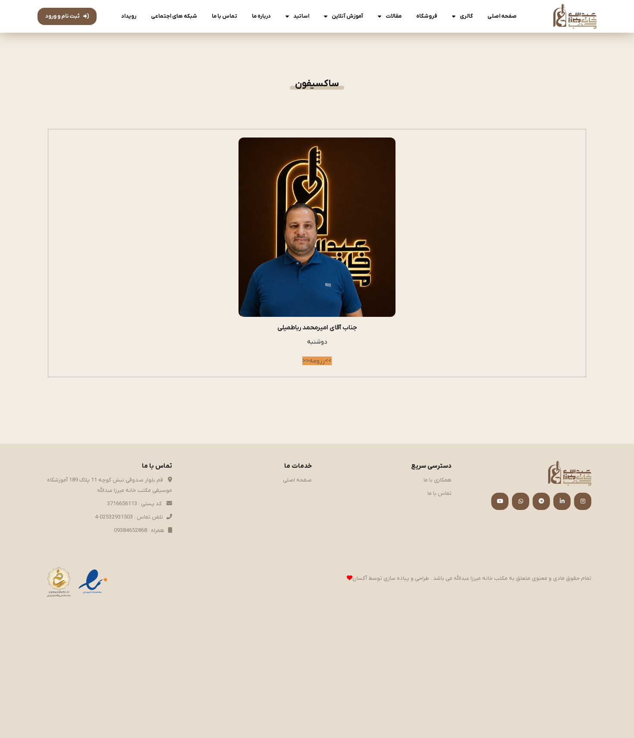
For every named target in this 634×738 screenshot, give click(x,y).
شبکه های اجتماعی (174, 16)
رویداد (128, 16)
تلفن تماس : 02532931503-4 (129, 517)
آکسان (359, 578)
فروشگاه (426, 16)
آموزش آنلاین (347, 16)
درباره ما (261, 16)
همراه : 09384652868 (139, 530)
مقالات (394, 16)
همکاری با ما (438, 480)
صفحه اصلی (502, 16)
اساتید (301, 16)
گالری (466, 16)
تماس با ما (224, 16)
